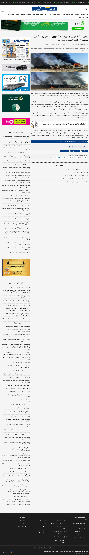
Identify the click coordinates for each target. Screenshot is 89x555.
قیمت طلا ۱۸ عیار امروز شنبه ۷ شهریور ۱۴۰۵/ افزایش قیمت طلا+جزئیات (17, 438)
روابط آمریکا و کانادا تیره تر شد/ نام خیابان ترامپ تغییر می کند (16, 476)
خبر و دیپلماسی (84, 14)
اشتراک (44, 527)
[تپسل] (31, 121)
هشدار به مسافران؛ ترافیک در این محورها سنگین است (16, 460)
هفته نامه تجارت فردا (80, 534)
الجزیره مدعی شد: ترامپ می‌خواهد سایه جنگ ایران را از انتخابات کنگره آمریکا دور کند (16, 486)
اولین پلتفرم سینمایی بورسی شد (22, 496)
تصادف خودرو (75, 151)
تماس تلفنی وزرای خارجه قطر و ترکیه (21, 362)
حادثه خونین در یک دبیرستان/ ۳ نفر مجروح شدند (17, 164)
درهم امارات (58, 2)
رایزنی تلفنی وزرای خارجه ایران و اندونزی (20, 469)
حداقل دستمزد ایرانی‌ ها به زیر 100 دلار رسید (19, 385)
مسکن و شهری (69, 14)
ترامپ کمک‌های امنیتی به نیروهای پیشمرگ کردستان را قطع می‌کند (16, 168)
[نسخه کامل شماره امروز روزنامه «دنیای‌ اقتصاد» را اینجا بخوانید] (16, 47)
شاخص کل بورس (21, 2)
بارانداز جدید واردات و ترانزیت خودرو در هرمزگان (76, 176)
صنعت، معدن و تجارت (54, 14)
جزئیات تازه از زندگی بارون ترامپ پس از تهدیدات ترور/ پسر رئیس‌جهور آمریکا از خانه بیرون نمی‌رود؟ (16, 309)
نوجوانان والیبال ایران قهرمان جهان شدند (19, 371)
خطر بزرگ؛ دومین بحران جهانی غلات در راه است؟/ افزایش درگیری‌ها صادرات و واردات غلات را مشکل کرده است (17, 233)
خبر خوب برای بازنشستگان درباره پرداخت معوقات (18, 153)
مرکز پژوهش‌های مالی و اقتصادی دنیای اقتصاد (59, 532)
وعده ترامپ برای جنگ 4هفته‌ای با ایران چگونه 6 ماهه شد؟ (16, 358)
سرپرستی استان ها (41, 530)
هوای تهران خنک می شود (23, 408)
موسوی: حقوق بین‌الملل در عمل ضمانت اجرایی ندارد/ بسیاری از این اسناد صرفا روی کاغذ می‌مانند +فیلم (16, 291)
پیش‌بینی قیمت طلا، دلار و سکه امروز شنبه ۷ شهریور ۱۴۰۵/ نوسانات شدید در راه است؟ (17, 157)
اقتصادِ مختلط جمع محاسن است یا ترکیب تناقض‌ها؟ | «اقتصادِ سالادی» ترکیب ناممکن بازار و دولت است (16, 137)
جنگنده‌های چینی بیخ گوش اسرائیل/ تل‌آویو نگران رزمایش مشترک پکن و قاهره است (17, 181)
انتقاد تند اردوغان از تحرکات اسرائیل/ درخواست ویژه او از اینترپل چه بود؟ (16, 209)
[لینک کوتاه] (85, 147)
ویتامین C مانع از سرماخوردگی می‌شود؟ (20, 287)
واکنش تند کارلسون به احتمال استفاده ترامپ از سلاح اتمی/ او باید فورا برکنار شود (17, 214)
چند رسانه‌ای (11, 14)
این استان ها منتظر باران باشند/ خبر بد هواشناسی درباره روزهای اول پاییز (16, 191)
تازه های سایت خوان (16, 283)
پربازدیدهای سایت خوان (16, 132)
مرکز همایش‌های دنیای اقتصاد (58, 524)
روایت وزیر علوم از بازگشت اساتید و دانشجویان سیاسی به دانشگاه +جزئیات (16, 340)
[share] (41, 547)
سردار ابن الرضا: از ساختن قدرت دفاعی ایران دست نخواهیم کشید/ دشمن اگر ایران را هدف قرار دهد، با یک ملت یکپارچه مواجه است (16, 455)
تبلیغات (44, 524)
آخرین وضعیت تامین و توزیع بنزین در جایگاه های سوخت (17, 395)
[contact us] (38, 547)
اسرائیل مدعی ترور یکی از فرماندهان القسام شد (18, 405)
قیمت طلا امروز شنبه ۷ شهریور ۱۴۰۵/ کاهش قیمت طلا (16, 434)
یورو (75, 2)
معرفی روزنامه (22, 521)
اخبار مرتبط (59, 165)
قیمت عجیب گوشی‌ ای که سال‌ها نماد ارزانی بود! (18, 326)
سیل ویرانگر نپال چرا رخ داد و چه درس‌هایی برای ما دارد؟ (17, 219)
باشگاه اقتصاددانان (30, 14)
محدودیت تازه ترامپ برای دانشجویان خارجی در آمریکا (16, 374)
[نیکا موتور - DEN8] (16, 67)
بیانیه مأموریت (22, 524)
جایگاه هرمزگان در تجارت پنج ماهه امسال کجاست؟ (75, 179)
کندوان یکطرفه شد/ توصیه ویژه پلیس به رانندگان (18, 388)
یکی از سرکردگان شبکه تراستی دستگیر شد (19, 416)
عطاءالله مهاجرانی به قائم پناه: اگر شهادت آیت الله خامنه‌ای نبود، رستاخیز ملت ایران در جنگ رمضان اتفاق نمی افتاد (16, 147)
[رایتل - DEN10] (16, 121)
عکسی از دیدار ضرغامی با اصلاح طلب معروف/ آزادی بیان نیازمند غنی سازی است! (16, 243)
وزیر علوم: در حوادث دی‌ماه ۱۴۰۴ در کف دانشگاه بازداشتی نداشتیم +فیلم (18, 330)
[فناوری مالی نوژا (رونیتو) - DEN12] (16, 267)
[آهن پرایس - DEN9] (16, 82)
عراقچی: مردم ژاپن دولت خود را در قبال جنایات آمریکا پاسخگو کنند (17, 248)
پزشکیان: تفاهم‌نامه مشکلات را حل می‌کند (19, 253)
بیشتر (79, 17)
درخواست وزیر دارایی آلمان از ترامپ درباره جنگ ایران (17, 228)
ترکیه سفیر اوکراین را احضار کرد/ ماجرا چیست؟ (18, 392)
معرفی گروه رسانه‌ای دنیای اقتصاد (78, 524)
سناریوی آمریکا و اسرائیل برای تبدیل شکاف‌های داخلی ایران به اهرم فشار (17, 366)
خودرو (37, 14)
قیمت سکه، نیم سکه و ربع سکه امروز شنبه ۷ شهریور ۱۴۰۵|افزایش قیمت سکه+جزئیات (17, 430)
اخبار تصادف (64, 151)
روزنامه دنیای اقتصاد (80, 528)
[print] (69, 147)
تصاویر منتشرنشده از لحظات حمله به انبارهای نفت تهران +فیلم (16, 238)
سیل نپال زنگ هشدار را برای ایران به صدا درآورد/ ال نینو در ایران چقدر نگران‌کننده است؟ (16, 186)
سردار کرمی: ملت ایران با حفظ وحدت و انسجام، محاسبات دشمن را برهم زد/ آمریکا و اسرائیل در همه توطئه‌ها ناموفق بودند (17, 449)
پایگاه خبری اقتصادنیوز (79, 537)
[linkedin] (75, 147)
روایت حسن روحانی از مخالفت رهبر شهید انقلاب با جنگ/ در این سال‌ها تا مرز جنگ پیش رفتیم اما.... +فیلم (16, 353)
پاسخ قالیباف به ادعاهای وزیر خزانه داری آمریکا (18, 377)
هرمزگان (85, 151)
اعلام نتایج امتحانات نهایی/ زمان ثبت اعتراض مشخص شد (16, 400)
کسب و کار (85, 17)
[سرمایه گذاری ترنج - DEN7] (44, 25)
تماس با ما (43, 521)
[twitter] (78, 147)
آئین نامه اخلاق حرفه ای (20, 527)
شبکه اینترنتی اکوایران (80, 531)
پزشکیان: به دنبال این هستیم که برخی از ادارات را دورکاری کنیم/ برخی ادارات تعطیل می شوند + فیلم (17, 142)
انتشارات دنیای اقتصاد (60, 521)
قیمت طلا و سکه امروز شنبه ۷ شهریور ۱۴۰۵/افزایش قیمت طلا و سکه (17, 443)
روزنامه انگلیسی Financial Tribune (59, 541)
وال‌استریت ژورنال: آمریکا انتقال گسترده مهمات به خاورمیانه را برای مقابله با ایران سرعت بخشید (18, 176)
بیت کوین (41, 2)
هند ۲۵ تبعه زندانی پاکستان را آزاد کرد (20, 323)
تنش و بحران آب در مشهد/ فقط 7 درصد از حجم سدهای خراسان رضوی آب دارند (16, 464)
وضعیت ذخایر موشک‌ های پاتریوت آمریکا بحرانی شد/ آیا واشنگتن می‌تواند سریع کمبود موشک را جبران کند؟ (16, 500)
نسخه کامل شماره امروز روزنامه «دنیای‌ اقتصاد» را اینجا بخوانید (16, 60)
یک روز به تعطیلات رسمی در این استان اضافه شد (18, 172)
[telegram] (72, 147)
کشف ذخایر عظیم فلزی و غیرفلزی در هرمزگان (77, 182)
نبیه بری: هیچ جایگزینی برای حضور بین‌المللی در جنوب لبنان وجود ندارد (16, 301)
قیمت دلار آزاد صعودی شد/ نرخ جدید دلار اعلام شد (17, 161)
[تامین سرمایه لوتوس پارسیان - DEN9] (16, 103)
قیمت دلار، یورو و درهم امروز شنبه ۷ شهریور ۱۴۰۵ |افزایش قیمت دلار (17, 420)
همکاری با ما (42, 533)
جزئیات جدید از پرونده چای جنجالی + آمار (77, 169)
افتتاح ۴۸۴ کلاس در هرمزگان (81, 172)
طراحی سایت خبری (6, 552)
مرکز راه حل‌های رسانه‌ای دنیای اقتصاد (58, 537)
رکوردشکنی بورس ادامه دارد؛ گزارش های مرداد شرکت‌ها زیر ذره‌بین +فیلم (16, 381)
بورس (63, 14)
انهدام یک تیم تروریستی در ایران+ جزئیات (19, 472)
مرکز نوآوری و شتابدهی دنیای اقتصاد (58, 527)
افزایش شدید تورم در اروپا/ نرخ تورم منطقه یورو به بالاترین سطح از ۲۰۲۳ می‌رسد (17, 314)
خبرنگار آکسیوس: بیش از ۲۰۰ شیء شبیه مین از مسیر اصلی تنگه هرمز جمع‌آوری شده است (17, 224)
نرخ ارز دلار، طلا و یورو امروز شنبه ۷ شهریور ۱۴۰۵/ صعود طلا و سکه (17, 425)
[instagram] (54, 547)
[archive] (35, 547)
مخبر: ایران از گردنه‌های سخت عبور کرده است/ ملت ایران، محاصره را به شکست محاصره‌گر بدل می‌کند (17, 481)
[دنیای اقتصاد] (44, 8)
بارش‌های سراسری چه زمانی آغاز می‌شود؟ (20, 195)
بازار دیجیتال (43, 14)
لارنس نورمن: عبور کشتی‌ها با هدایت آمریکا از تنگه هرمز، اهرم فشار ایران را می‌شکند (16, 296)
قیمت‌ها (23, 14)
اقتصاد (77, 14)
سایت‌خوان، (81, 141)
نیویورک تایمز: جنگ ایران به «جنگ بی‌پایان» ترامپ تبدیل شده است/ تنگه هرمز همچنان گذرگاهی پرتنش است (16, 335)
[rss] (44, 547)
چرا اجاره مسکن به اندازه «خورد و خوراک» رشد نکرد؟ (17, 205)
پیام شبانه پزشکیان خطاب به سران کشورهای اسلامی (17, 305)
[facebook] (81, 147)
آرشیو (17, 14)
